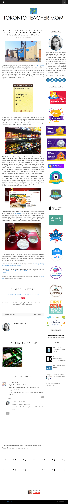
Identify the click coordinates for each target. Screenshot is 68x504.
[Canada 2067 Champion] (56, 279)
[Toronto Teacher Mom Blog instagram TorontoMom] (56, 81)
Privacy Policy (14, 501)
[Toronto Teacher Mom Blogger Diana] (56, 50)
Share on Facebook (14, 294)
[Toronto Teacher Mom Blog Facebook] (48, 81)
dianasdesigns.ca (53, 72)
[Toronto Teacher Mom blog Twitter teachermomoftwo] (52, 81)
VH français (27, 271)
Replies (9, 398)
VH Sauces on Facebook (13, 271)
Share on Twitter (33, 294)
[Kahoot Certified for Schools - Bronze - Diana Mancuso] (57, 160)
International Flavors (37, 303)
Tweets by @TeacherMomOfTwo (56, 337)
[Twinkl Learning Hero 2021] (57, 263)
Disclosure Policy (6, 501)
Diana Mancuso (20, 323)
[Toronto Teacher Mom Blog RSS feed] (64, 81)
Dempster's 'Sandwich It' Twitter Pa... (12, 364)
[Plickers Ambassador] (56, 184)
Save (24, 298)
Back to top (61, 501)
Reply (42, 396)
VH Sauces (40, 65)
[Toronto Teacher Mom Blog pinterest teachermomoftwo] (60, 81)
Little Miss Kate (16, 382)
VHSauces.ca (18, 213)
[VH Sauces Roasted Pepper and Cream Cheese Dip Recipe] (23, 208)
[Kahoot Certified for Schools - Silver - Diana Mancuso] (57, 148)
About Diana (50, 75)
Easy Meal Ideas (26, 303)
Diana (47, 52)
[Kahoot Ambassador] (56, 123)
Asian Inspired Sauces (13, 303)
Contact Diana (61, 75)
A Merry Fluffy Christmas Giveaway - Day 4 (59, 349)
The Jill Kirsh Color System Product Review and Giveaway (59, 358)
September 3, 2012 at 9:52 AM (17, 385)
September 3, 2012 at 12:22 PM (21, 404)
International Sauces (19, 304)
